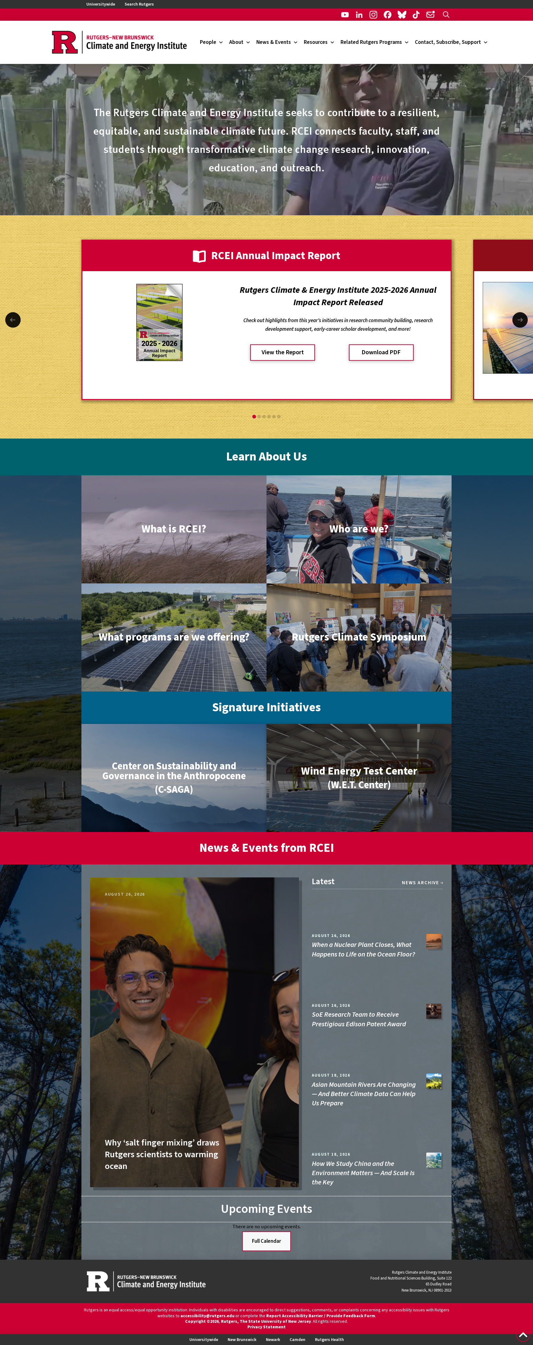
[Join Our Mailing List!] (430, 15)
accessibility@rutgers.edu (207, 1316)
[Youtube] (345, 15)
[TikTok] (416, 15)
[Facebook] (388, 15)
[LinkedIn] (359, 15)
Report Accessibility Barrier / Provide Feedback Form (320, 1316)
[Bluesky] (402, 15)
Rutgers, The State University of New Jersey (266, 1321)
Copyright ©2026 (202, 1321)
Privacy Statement (266, 1327)
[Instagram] (373, 15)
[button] (446, 14)
